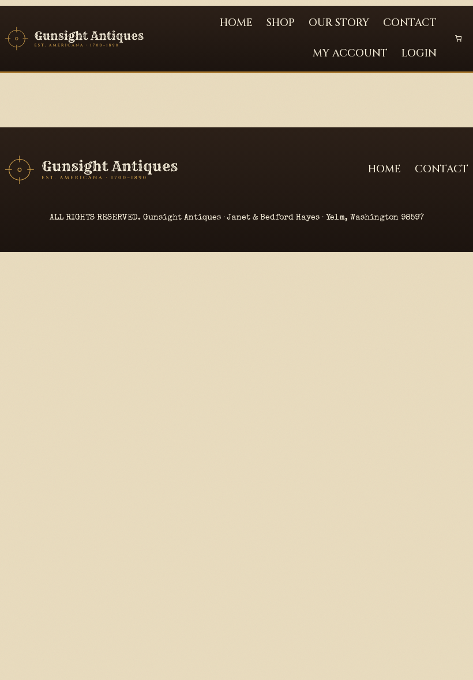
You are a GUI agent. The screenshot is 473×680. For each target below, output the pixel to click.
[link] (458, 38)
